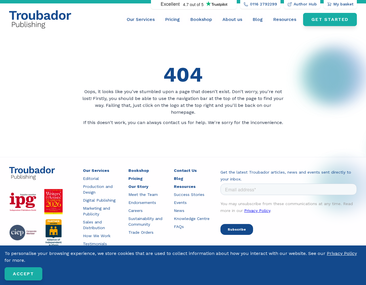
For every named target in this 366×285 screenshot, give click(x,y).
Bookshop (201, 19)
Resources (284, 19)
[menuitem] (140, 19)
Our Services (141, 19)
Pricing (172, 19)
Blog (257, 19)
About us (232, 19)
